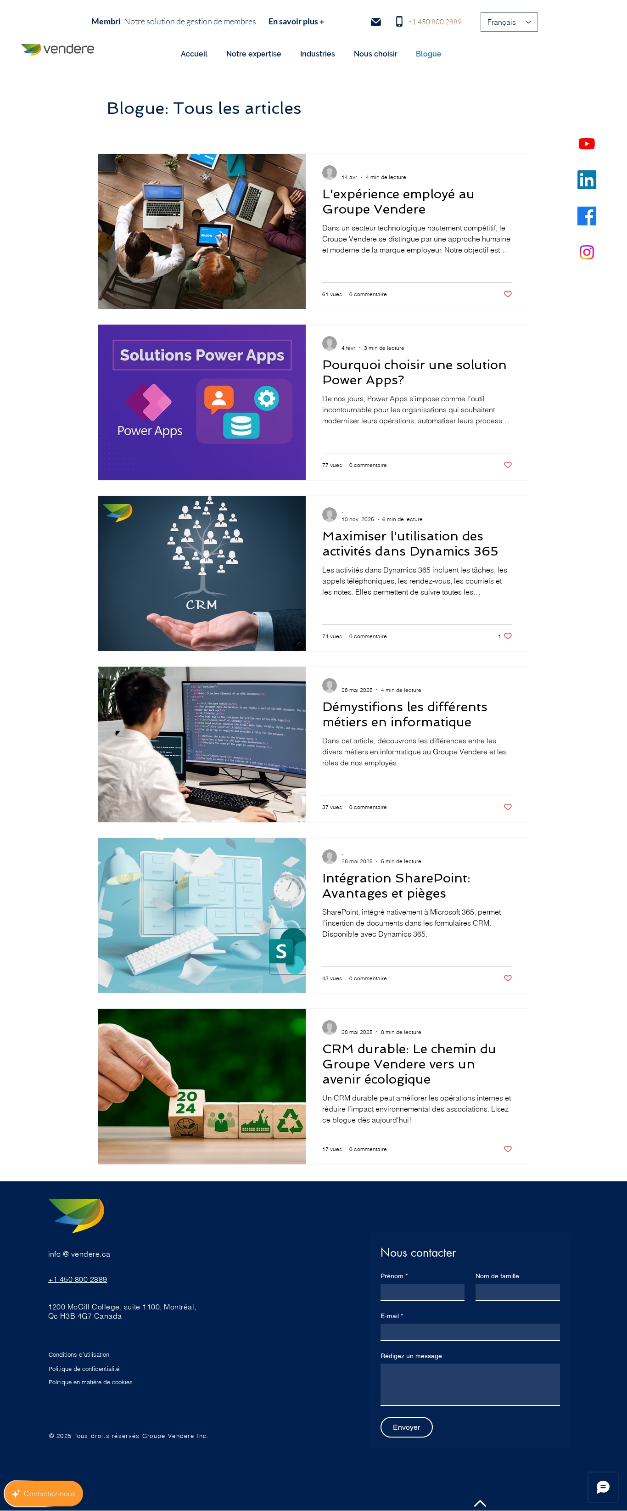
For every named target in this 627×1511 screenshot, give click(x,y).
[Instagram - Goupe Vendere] (586, 252)
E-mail (392, 1316)
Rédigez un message (411, 1355)
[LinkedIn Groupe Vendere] (586, 179)
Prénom (394, 1276)
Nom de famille (497, 1276)
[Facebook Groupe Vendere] (586, 216)
